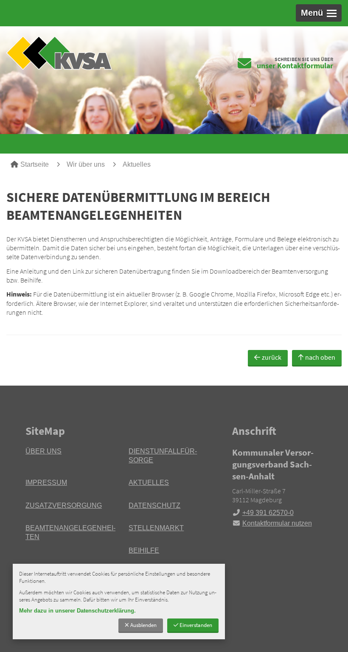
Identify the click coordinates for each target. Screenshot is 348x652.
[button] (319, 13)
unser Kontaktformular (295, 65)
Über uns (43, 451)
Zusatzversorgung (63, 505)
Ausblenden (143, 624)
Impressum (46, 482)
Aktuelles (137, 164)
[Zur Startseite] (87, 53)
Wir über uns (86, 164)
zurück (271, 357)
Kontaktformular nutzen (277, 523)
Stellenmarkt (156, 528)
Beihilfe (144, 550)
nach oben (320, 357)
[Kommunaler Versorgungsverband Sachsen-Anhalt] (277, 487)
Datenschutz (154, 505)
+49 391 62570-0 (263, 512)
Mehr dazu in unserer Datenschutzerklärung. (77, 610)
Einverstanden (196, 624)
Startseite (34, 164)
